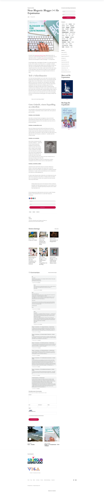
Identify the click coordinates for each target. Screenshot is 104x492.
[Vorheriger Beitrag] (35, 434)
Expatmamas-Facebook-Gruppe (40, 55)
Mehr (67, 99)
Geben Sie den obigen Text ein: (32, 411)
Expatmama (65, 32)
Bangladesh (67, 25)
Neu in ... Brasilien (31, 444)
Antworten (39, 282)
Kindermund (72, 37)
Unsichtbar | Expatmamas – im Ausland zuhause (38, 377)
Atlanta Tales (63, 52)
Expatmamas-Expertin (64, 62)
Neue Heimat (65, 40)
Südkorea (70, 43)
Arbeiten (70, 24)
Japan (72, 35)
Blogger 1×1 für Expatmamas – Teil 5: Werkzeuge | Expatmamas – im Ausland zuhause (43, 350)
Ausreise (63, 25)
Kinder (67, 37)
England (63, 30)
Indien (66, 35)
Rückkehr (64, 42)
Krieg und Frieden (33, 240)
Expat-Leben (63, 60)
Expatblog (71, 30)
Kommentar (30, 394)
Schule (69, 42)
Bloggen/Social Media (31, 238)
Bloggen (67, 27)
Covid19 (67, 29)
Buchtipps (72, 27)
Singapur (63, 43)
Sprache (67, 43)
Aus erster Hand (63, 54)
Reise (70, 40)
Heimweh (63, 35)
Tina (42, 58)
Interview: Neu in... (30, 443)
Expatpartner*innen (72, 32)
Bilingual (63, 27)
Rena (32, 292)
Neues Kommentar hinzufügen (52, 272)
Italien (69, 35)
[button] (29, 198)
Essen (67, 30)
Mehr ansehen (56, 228)
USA (63, 47)
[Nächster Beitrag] (52, 434)
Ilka (32, 276)
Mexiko (71, 38)
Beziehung (72, 25)
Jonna (30, 218)
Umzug (71, 45)
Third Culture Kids (65, 45)
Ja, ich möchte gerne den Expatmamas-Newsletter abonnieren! (36, 415)
